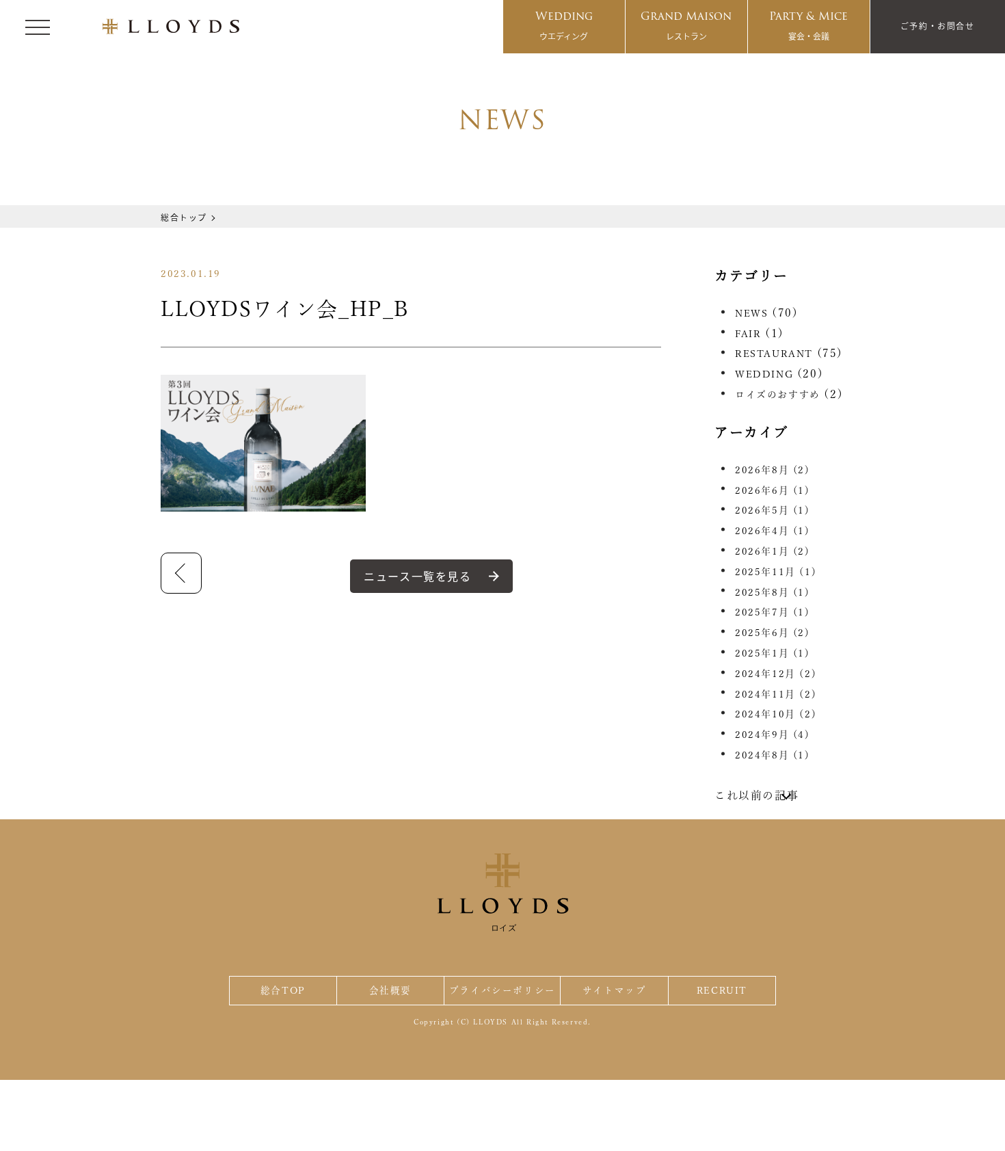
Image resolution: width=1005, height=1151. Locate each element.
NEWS (751, 313)
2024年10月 (775, 714)
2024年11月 (775, 694)
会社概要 (390, 990)
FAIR (748, 334)
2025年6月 (772, 632)
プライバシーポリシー (502, 990)
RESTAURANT (774, 353)
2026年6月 (772, 490)
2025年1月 (772, 653)
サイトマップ (614, 990)
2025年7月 (772, 612)
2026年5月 (772, 510)
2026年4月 (772, 530)
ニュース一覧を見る (417, 576)
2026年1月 (772, 551)
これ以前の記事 (756, 795)
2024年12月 (775, 673)
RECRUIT (722, 990)
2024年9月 (772, 734)
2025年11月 (775, 572)
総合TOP (283, 990)
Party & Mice (808, 25)
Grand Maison (686, 25)
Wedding (564, 25)
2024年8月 (772, 755)
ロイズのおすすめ (777, 394)
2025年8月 (772, 592)
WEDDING (764, 374)
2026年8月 (772, 470)
